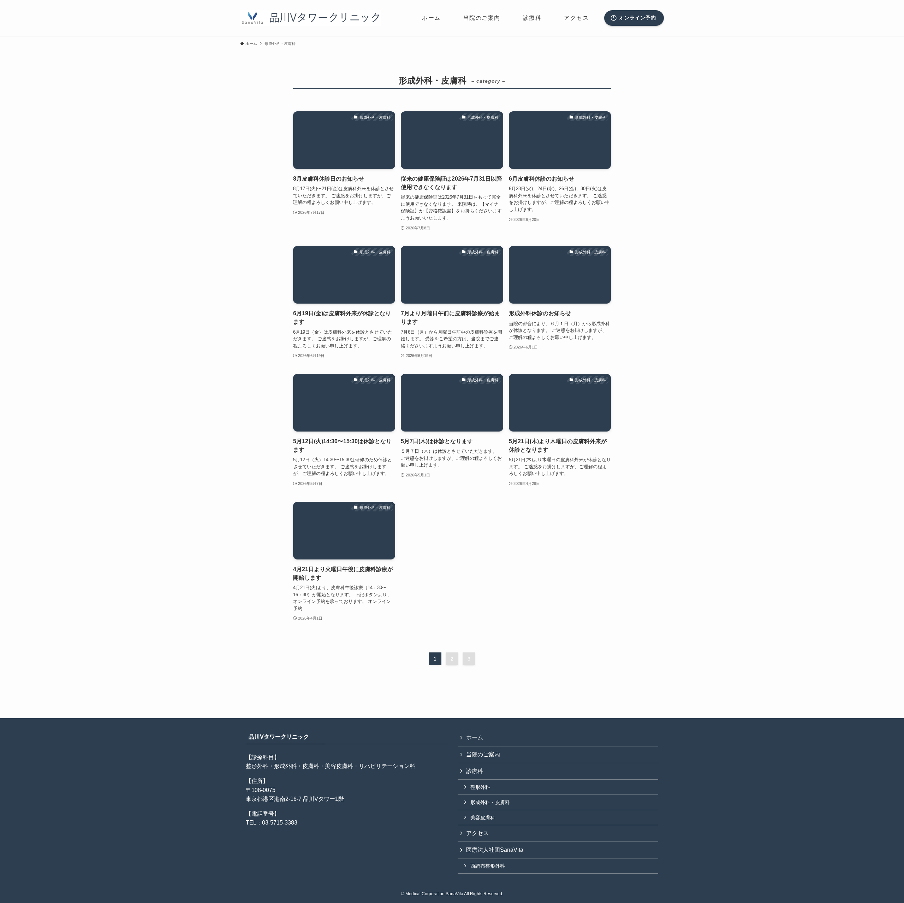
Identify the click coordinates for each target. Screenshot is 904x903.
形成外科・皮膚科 (490, 802)
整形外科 (480, 787)
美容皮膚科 (482, 817)
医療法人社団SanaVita (494, 850)
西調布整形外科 (487, 866)
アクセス (477, 833)
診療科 (474, 771)
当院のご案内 (483, 754)
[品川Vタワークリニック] (310, 18)
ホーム (474, 737)
